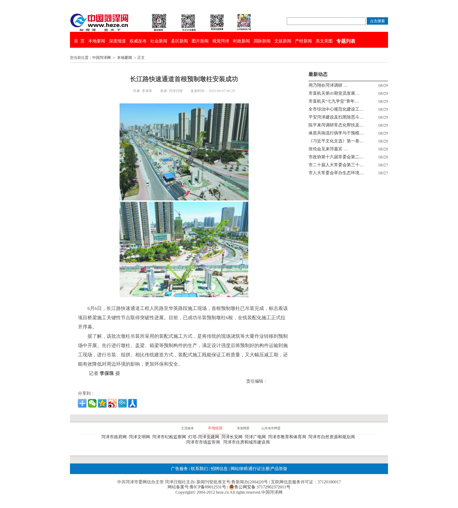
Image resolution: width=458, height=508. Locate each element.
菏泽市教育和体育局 (288, 437)
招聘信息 (219, 468)
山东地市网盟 (270, 428)
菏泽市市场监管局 (204, 442)
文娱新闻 (282, 41)
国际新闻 (262, 41)
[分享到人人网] (132, 403)
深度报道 (117, 41)
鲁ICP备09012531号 (208, 487)
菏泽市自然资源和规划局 (332, 437)
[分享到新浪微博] (112, 403)
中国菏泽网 (101, 58)
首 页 (79, 41)
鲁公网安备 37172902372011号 (262, 487)
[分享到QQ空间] (102, 403)
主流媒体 (187, 428)
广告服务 (179, 468)
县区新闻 (179, 41)
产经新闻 (303, 41)
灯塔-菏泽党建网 (204, 437)
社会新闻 (158, 41)
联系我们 (199, 468)
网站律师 (239, 468)
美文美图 (324, 41)
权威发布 (138, 41)
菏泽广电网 (256, 437)
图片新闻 (200, 41)
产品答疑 (278, 468)
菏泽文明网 (140, 437)
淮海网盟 (243, 428)
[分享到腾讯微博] (122, 403)
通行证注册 (259, 468)
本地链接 (215, 428)
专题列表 (345, 41)
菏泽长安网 (233, 437)
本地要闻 (96, 41)
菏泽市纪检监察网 (170, 437)
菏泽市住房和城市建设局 (247, 442)
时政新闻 (241, 41)
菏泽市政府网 (115, 437)
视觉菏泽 (220, 41)
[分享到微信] (92, 403)
